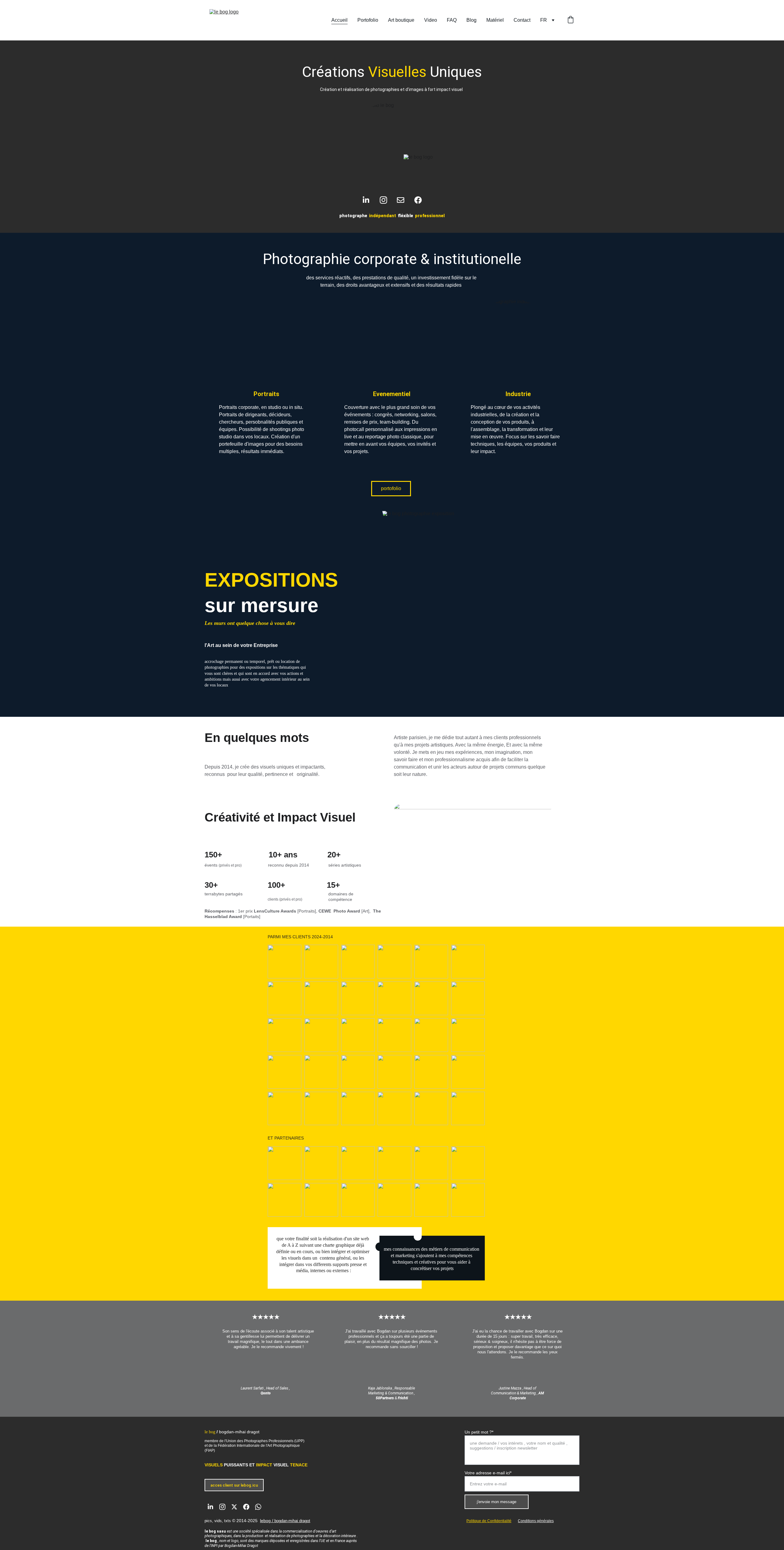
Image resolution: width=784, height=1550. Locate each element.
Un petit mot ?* (479, 1432)
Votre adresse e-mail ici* (488, 1472)
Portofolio (367, 20)
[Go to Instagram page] (386, 200)
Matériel (495, 20)
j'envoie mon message (496, 1501)
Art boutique (401, 20)
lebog (265, 1520)
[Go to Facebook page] (418, 200)
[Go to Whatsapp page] (258, 1507)
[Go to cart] (571, 20)
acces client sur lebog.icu (234, 1485)
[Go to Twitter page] (234, 1507)
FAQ (452, 20)
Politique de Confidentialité (488, 1521)
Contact (522, 20)
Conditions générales (536, 1521)
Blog (471, 20)
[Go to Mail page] (403, 200)
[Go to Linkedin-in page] (369, 200)
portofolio (391, 488)
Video (430, 20)
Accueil (339, 20)
